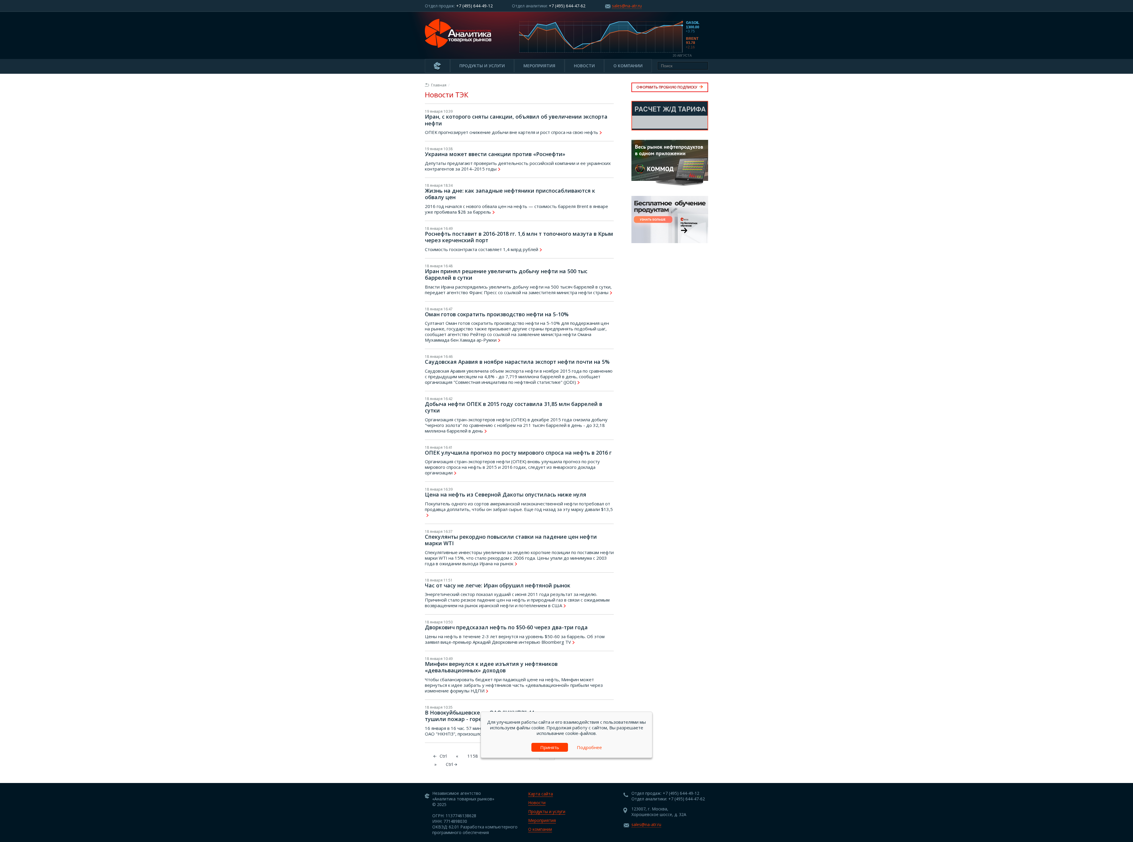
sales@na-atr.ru (627, 6)
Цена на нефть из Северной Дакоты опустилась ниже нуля (505, 494)
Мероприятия (539, 65)
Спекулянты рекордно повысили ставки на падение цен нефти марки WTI (511, 540)
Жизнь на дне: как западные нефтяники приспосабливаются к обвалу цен (510, 194)
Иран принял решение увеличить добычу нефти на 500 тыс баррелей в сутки (506, 274)
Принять (549, 747)
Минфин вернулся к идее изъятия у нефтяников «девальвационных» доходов (491, 667)
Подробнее (589, 747)
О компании (628, 65)
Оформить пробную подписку (667, 87)
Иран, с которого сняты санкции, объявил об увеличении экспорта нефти (516, 120)
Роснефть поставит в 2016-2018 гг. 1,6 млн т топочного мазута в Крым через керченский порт (519, 237)
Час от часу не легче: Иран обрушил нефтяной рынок (497, 585)
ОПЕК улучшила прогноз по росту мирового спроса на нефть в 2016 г (518, 452)
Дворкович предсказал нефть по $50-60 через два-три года (506, 627)
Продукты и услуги (482, 65)
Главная (438, 85)
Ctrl (450, 764)
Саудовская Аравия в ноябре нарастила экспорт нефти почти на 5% (517, 361)
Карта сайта (540, 794)
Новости (584, 65)
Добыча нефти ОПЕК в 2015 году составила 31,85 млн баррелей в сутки (513, 407)
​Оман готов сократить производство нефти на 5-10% (497, 314)
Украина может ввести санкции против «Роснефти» (495, 154)
